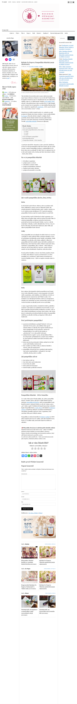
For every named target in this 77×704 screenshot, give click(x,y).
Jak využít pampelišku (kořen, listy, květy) (33, 130)
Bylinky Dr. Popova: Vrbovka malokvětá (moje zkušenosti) (47, 562)
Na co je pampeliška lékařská (30, 128)
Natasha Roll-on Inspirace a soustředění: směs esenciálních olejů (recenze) (29, 612)
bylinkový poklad (44, 417)
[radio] (32, 448)
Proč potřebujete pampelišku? (30, 136)
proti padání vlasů (49, 101)
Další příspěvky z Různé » (50, 593)
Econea (6, 96)
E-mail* (22, 496)
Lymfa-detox (38, 408)
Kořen (27, 131)
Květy (27, 134)
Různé (38, 33)
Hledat (71, 38)
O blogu (14, 2)
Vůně (33, 33)
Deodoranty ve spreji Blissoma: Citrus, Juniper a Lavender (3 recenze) (66, 47)
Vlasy (28, 33)
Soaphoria (7, 101)
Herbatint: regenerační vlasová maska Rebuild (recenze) (66, 83)
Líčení (11, 33)
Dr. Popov (31, 66)
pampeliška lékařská (31, 121)
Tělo (22, 33)
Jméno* (22, 491)
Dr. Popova (24, 116)
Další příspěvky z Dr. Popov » (50, 568)
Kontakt (19, 2)
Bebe (60, 51)
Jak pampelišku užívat (28, 138)
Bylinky (36, 66)
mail (8, 78)
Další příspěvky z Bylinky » (50, 544)
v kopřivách (40, 107)
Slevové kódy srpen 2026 (27, 2)
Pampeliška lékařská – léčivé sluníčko (32, 140)
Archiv (35, 2)
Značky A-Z (46, 33)
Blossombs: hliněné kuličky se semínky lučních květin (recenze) (28, 562)
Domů (9, 2)
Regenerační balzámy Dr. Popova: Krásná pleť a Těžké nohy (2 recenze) (28, 586)
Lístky (27, 133)
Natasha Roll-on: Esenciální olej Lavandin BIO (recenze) (47, 611)
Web (22, 501)
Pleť (17, 33)
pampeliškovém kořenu (32, 402)
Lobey (5, 92)
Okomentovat (24, 473)
